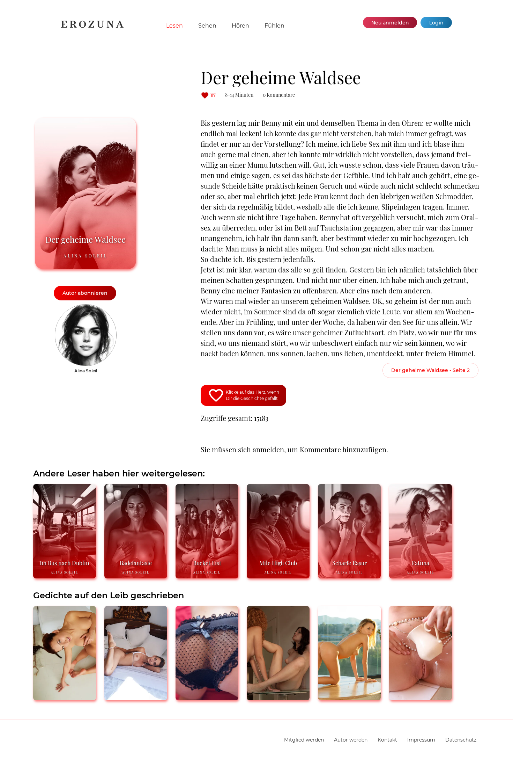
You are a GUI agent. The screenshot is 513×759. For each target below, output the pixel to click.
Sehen (207, 25)
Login (436, 23)
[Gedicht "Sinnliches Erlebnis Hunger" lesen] (135, 697)
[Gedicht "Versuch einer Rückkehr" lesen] (420, 697)
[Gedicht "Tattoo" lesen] (349, 697)
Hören (240, 25)
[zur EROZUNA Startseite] (92, 26)
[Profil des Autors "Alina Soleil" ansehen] (86, 307)
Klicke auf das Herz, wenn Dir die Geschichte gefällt (252, 395)
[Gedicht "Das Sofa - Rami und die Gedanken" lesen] (64, 697)
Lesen (174, 25)
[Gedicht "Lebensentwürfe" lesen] (207, 697)
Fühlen (274, 25)
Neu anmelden (390, 23)
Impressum (421, 740)
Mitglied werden (304, 740)
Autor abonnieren (84, 293)
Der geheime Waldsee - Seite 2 (430, 370)
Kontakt (387, 740)
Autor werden (350, 740)
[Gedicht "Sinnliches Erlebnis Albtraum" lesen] (278, 697)
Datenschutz (460, 740)
